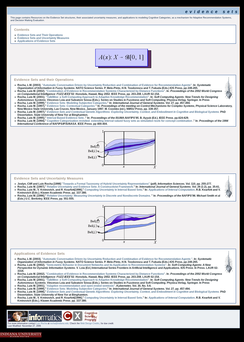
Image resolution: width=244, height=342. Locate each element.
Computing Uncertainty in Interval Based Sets (113, 189)
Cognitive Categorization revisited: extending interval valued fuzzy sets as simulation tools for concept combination (120, 120)
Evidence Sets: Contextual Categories (71, 106)
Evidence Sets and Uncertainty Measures (43, 38)
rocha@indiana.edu (59, 323)
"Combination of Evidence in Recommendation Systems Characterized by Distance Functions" (105, 91)
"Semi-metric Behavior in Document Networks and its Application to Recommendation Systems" (106, 264)
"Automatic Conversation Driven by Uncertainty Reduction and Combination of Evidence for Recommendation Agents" (117, 85)
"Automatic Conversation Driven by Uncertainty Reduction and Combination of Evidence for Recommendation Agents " (117, 259)
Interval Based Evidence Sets (65, 117)
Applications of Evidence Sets (36, 41)
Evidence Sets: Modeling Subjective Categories (77, 103)
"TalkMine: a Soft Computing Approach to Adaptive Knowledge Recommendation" (97, 97)
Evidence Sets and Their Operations (40, 35)
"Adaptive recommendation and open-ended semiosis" (80, 285)
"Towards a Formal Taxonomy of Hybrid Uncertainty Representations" (106, 183)
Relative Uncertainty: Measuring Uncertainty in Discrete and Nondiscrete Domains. (99, 195)
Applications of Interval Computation (172, 189)
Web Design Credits (89, 323)
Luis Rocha (41, 323)
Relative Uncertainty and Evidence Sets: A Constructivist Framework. (90, 186)
